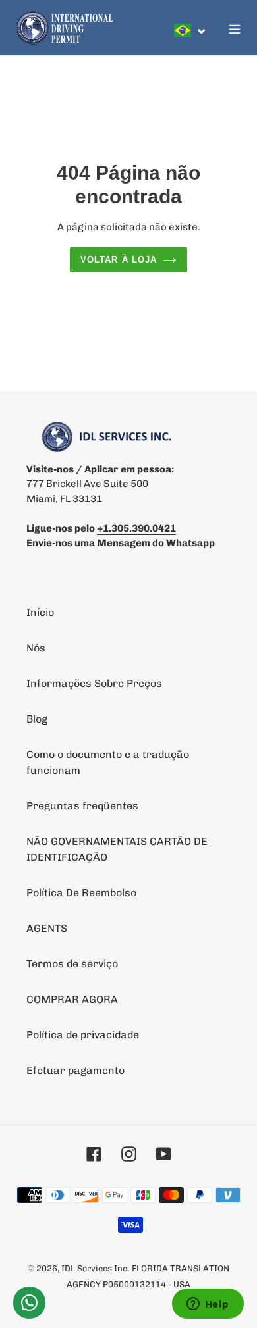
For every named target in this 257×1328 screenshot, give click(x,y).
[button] (190, 30)
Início (40, 612)
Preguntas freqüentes (82, 806)
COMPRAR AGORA (72, 999)
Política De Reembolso (81, 892)
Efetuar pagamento (75, 1070)
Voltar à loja (118, 260)
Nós (35, 648)
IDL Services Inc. (95, 1268)
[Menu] (234, 27)
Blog (36, 719)
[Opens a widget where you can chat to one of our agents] (207, 1305)
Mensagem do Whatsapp (156, 543)
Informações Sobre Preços (94, 683)
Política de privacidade (82, 1035)
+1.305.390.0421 (136, 528)
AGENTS (46, 928)
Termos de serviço (72, 964)
